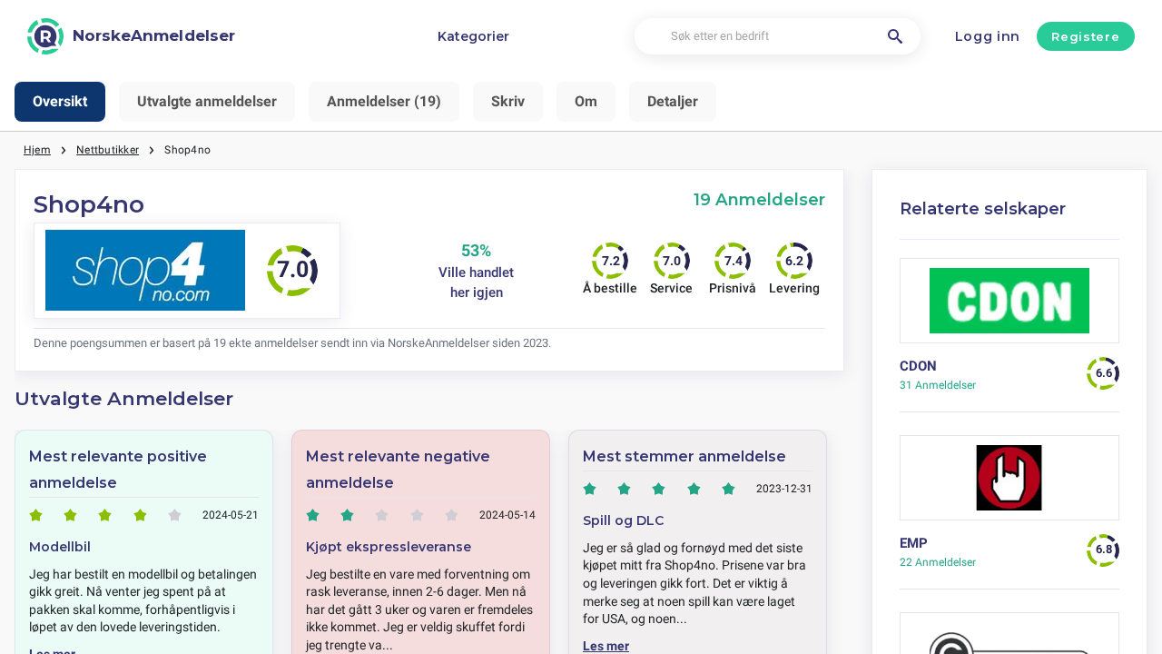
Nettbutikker (107, 150)
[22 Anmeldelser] (1010, 484)
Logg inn (988, 36)
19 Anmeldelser (759, 199)
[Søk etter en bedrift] (895, 36)
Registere (1085, 36)
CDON (918, 366)
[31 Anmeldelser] (1010, 307)
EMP (914, 543)
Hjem (37, 150)
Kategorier (473, 36)
